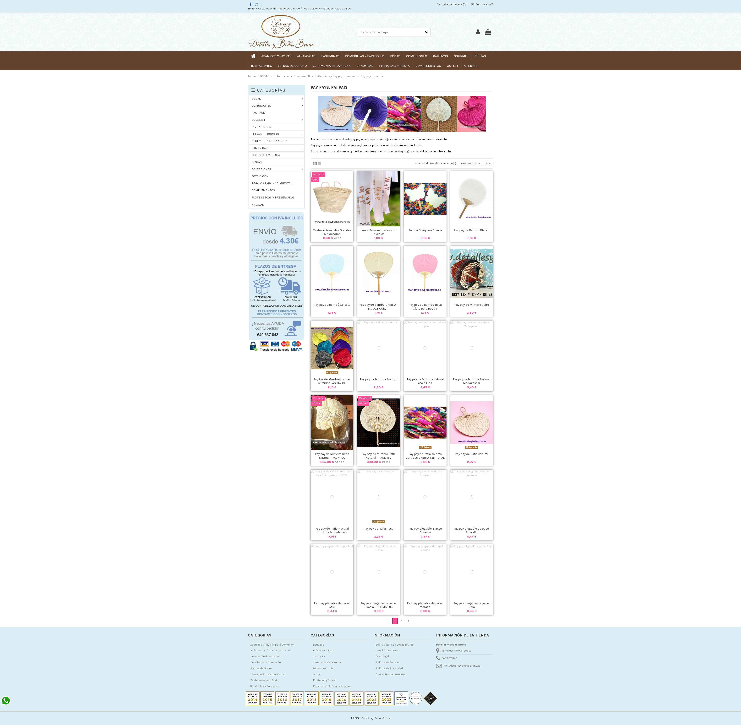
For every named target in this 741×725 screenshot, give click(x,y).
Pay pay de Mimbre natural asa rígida (425, 381)
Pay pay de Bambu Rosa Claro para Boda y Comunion (425, 308)
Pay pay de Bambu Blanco (472, 230)
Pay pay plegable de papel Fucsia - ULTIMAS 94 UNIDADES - (378, 606)
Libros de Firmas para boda (267, 674)
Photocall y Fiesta (324, 680)
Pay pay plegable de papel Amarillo (471, 530)
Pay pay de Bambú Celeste (332, 304)
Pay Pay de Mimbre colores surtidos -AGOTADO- (332, 381)
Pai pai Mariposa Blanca (425, 230)
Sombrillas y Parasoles (264, 686)
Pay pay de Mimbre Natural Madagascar (472, 381)
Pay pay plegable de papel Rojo (471, 605)
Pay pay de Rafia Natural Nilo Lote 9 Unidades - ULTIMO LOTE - (332, 532)
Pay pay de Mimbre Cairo (471, 304)
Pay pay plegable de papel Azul (332, 605)
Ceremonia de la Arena (327, 662)
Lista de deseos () (454, 4)
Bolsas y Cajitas (323, 650)
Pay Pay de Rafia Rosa (378, 528)
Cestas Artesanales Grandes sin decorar (332, 232)
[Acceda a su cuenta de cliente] (478, 32)
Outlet (317, 674)
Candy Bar (319, 656)
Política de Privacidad (389, 668)
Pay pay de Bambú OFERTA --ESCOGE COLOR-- (378, 306)
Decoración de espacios (265, 656)
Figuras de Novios (261, 668)
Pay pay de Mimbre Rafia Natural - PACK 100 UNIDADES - (332, 457)
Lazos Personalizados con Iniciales (378, 232)
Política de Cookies (387, 662)
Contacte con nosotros (390, 674)
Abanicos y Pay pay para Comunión (272, 644)
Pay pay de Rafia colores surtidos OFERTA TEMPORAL (425, 455)
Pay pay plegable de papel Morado (425, 605)
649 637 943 (449, 658)
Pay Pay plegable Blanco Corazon (425, 530)
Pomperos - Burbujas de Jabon (332, 686)
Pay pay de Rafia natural (471, 454)
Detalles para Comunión (265, 662)
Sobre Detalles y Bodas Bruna (394, 644)
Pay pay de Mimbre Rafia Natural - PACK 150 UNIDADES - (378, 457)
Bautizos (318, 644)
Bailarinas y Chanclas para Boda (270, 650)
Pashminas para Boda (264, 680)
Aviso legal (382, 656)
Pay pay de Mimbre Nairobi (379, 379)
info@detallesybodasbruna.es (461, 665)
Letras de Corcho (323, 668)
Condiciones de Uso (388, 650)
